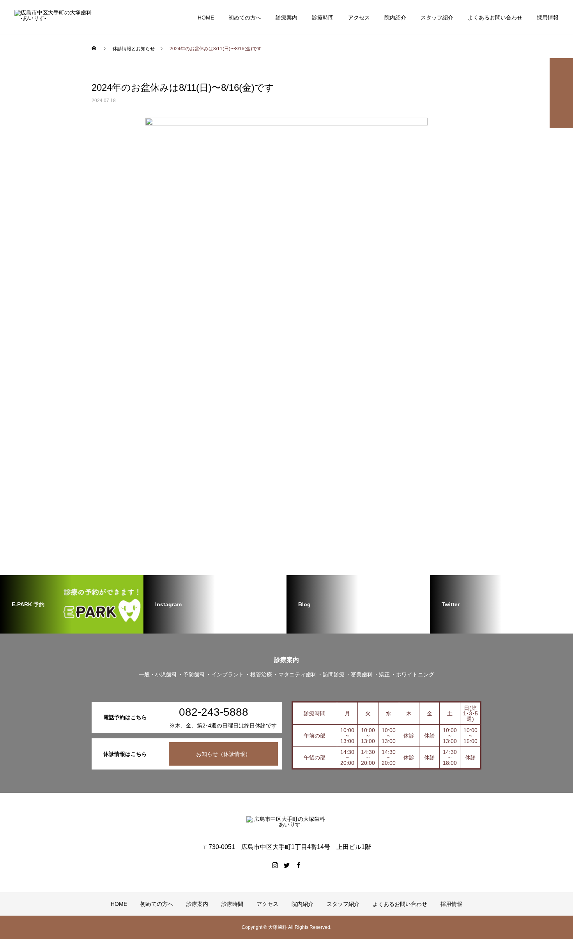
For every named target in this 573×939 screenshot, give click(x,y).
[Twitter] (286, 865)
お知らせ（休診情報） (223, 754)
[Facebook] (298, 865)
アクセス (359, 17)
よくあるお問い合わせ (495, 17)
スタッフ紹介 (437, 17)
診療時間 (323, 17)
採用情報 (548, 17)
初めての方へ (244, 17)
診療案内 (286, 17)
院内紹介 (395, 17)
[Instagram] (275, 865)
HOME (206, 17)
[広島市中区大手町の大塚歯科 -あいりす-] (54, 17)
